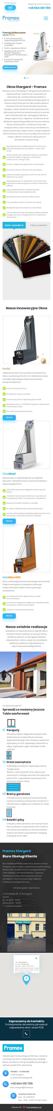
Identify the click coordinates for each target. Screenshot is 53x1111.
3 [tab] (28, 78)
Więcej (9, 616)
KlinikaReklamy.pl (34, 1107)
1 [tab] (24, 78)
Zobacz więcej (9, 67)
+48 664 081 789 (39, 8)
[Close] (36, 958)
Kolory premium (38, 225)
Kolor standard (14, 225)
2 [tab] (26, 78)
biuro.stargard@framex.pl (21, 1087)
